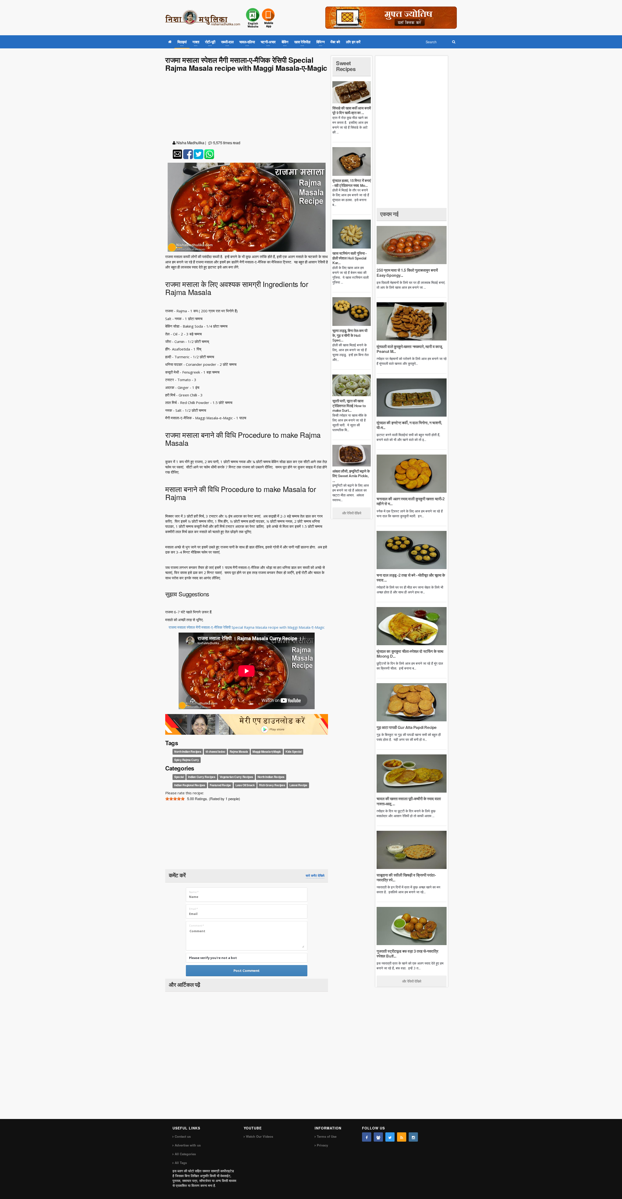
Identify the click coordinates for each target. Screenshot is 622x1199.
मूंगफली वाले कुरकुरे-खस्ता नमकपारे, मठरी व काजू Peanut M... (409, 349)
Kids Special (293, 751)
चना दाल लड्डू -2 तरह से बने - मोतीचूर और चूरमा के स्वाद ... (411, 577)
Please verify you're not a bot (213, 958)
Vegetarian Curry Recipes (236, 777)
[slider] (175, 799)
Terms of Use (327, 1136)
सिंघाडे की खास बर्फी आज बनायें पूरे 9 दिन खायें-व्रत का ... (351, 110)
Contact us (183, 1136)
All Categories (185, 1154)
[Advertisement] (246, 107)
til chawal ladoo (215, 751)
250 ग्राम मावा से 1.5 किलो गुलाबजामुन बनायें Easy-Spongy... (407, 272)
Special (179, 777)
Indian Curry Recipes (201, 777)
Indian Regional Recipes (189, 785)
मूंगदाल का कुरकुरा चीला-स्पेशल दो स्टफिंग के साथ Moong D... (410, 653)
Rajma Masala (239, 751)
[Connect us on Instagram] (413, 1137)
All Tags (181, 1162)
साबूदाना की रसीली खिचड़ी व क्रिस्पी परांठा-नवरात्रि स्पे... (406, 877)
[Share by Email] (177, 154)
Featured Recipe (220, 785)
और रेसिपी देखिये (351, 512)
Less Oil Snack (245, 785)
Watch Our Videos (259, 1136)
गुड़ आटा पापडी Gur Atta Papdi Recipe (407, 727)
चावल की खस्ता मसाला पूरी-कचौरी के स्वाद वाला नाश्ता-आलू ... (409, 801)
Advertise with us (188, 1145)
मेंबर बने (335, 42)
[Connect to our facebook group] (378, 1137)
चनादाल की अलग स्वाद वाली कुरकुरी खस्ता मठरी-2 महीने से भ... (410, 501)
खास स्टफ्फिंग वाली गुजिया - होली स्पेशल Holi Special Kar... (349, 258)
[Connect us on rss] (401, 1137)
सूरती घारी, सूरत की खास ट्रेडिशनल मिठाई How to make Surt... (349, 405)
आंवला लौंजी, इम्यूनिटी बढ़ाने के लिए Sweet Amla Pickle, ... (351, 475)
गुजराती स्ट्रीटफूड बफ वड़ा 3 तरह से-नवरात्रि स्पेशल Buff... (407, 953)
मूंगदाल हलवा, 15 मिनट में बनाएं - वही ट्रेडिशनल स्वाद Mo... (351, 183)
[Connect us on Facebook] (366, 1137)
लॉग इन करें (353, 42)
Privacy (322, 1145)
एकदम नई (389, 214)
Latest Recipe (298, 785)
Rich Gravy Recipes (272, 785)
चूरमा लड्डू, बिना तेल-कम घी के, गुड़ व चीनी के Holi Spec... (349, 335)
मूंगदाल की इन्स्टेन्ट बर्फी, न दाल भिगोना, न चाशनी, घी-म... (409, 425)
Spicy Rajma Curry (186, 760)
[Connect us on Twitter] (390, 1137)
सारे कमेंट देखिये (315, 875)
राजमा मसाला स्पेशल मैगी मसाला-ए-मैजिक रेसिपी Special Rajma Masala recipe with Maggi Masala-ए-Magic (247, 627)
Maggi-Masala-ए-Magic (266, 751)
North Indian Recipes (187, 751)
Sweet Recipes (345, 66)
